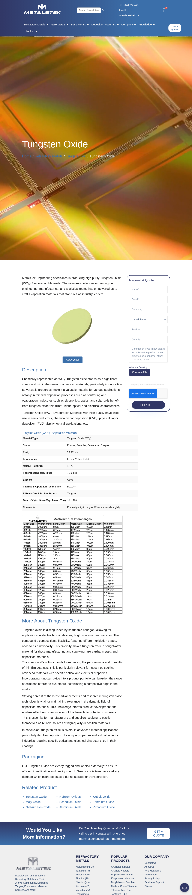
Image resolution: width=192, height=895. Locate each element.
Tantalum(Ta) (83, 871)
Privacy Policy (152, 878)
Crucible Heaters (120, 871)
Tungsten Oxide (36, 796)
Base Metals (78, 24)
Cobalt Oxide (101, 796)
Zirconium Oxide (104, 807)
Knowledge (145, 24)
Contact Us (150, 863)
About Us (149, 867)
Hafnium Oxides (70, 796)
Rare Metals (58, 24)
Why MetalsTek (152, 871)
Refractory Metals (34, 24)
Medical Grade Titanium (123, 886)
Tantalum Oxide (103, 802)
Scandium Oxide (70, 802)
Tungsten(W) (76, 156)
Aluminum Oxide (70, 807)
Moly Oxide (33, 802)
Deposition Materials (103, 24)
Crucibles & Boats (120, 867)
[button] (72, 360)
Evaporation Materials (122, 878)
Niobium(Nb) (83, 882)
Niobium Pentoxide (38, 807)
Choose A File (139, 372)
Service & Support (154, 882)
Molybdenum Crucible (123, 882)
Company (127, 24)
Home (27, 156)
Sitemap (148, 886)
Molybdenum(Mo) (85, 867)
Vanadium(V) (83, 890)
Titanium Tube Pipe (121, 890)
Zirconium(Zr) (83, 886)
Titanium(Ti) (82, 878)
